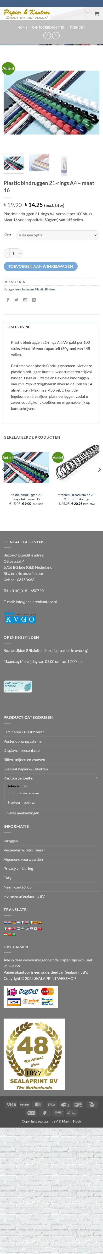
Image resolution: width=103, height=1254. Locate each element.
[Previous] (11, 102)
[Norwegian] (14, 928)
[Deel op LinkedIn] (34, 300)
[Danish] (10, 928)
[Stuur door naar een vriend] (25, 300)
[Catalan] (36, 922)
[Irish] (31, 922)
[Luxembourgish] (18, 922)
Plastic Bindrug (45, 289)
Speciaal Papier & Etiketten (26, 769)
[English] (27, 922)
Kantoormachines (21, 802)
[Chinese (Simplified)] (10, 934)
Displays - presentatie (22, 750)
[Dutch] (5, 922)
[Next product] (47, 35)
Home (22, 27)
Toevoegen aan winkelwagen (40, 266)
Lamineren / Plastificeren (24, 732)
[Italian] (5, 928)
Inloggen (11, 841)
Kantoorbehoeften (48, 27)
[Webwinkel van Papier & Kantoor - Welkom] (42, 13)
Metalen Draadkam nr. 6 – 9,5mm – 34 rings (76, 497)
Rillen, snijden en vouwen (24, 759)
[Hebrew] (31, 928)
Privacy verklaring (18, 868)
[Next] (91, 102)
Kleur (7, 234)
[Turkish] (40, 928)
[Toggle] (96, 778)
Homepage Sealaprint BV (24, 896)
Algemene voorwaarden (23, 859)
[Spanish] (40, 922)
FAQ (7, 877)
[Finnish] (18, 928)
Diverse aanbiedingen (21, 813)
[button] (88, 13)
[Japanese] (36, 928)
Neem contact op (18, 887)
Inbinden (77, 27)
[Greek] (27, 928)
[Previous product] (55, 35)
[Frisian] (10, 922)
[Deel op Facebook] (8, 300)
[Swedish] (23, 928)
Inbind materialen (26, 793)
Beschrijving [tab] (18, 327)
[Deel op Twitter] (17, 300)
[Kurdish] (5, 934)
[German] (14, 922)
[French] (23, 922)
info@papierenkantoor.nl (36, 601)
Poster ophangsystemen (24, 741)
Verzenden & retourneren (25, 850)
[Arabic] (14, 934)
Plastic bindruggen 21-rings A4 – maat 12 (26, 497)
